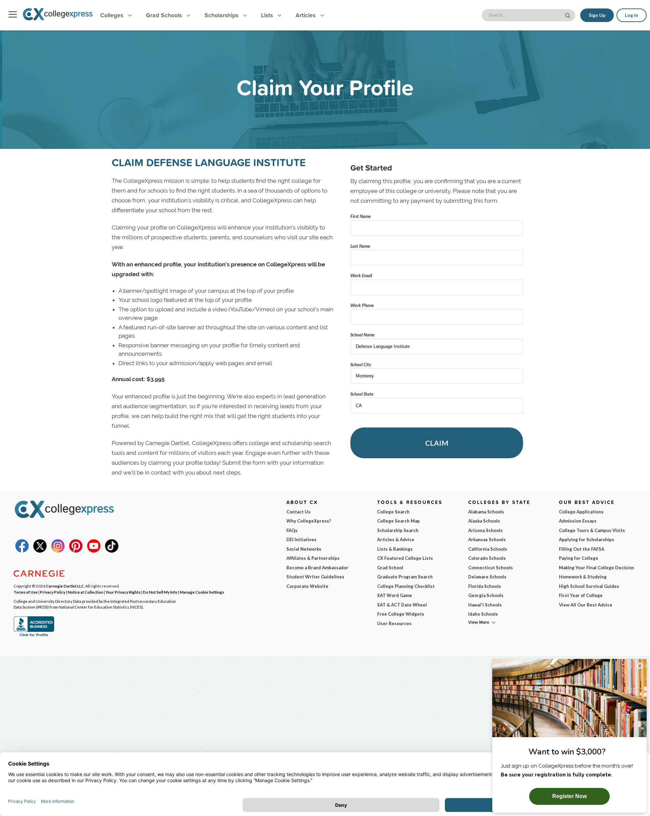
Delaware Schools (487, 576)
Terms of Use (26, 592)
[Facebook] (22, 551)
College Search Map (398, 521)
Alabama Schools (486, 511)
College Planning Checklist (406, 586)
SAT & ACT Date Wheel (402, 605)
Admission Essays (578, 521)
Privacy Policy (52, 592)
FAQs (292, 530)
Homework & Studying (583, 576)
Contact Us (298, 511)
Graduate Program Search (405, 576)
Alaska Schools (484, 521)
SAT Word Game (394, 595)
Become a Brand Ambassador (317, 567)
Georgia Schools (485, 595)
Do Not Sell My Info (160, 592)
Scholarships (222, 15)
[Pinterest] (75, 551)
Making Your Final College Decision (596, 567)
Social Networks (303, 549)
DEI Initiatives (301, 539)
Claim (436, 443)
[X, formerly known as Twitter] (39, 551)
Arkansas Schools (487, 539)
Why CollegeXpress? (308, 521)
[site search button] (568, 15)
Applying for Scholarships (586, 539)
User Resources (394, 623)
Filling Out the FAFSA (581, 549)
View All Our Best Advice (585, 605)
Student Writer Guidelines (315, 576)
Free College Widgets (400, 614)
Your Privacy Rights (123, 592)
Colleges (111, 15)
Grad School (390, 567)
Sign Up (597, 15)
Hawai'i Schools (485, 605)
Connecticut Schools (490, 567)
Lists (268, 15)
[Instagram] (57, 551)
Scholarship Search (397, 530)
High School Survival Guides (589, 586)
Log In (631, 15)
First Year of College (581, 595)
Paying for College (578, 558)
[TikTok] (111, 551)
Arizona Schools (485, 530)
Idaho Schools (483, 614)
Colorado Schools (487, 558)
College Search (393, 511)
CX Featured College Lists (405, 558)
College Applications (581, 511)
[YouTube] (93, 551)
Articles (306, 15)
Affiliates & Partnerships (313, 558)
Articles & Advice (395, 539)
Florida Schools (484, 586)
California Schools (487, 549)
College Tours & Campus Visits (592, 530)
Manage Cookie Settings (202, 592)
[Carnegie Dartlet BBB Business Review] (34, 635)
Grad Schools (164, 15)
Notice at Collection (85, 592)
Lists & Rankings (395, 549)
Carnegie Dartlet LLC (65, 585)
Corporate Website (307, 586)
